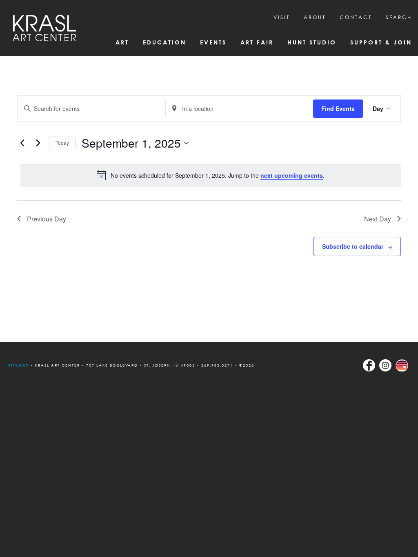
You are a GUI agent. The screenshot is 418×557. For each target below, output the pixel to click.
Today (62, 142)
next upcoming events (291, 175)
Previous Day (46, 218)
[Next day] (38, 143)
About (315, 17)
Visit (281, 17)
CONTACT (356, 17)
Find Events (338, 108)
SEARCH (399, 17)
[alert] (210, 175)
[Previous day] (22, 143)
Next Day (377, 218)
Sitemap (18, 365)
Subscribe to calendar (352, 246)
